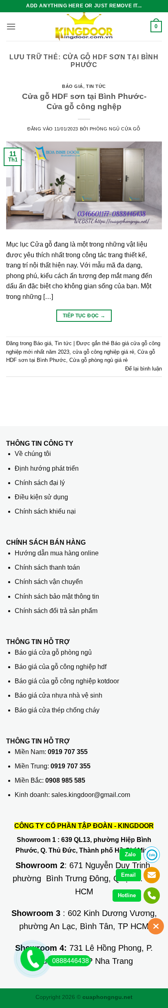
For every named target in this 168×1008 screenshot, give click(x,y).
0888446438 (70, 960)
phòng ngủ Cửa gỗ (115, 128)
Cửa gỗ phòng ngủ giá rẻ (98, 360)
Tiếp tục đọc (84, 316)
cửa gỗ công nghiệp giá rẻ (103, 352)
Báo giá (72, 86)
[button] (11, 26)
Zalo (130, 854)
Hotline (127, 895)
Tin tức (96, 86)
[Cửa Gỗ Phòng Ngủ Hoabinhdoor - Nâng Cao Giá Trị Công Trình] (84, 26)
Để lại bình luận (143, 369)
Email (128, 875)
